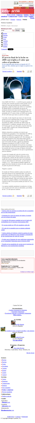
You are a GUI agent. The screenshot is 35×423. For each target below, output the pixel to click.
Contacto (17, 416)
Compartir (4, 49)
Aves (4, 39)
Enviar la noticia (7, 71)
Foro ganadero (6, 387)
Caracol (5, 44)
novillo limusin (20, 324)
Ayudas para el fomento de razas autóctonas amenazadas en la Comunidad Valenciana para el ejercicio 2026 (17, 240)
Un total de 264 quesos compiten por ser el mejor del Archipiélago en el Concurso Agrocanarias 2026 (16, 221)
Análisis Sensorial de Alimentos (18, 310)
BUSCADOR (11, 15)
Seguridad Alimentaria (18, 311)
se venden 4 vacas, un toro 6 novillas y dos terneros (19, 331)
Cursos (4, 379)
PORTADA (3, 25)
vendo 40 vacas (19, 337)
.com (6, 402)
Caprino (5, 41)
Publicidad (25, 416)
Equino (5, 46)
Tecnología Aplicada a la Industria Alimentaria (18, 313)
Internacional (15, 25)
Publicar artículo (6, 396)
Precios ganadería (7, 392)
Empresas (5, 381)
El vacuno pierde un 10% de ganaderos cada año (16, 225)
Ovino (5, 37)
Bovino (5, 33)
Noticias (19, 19)
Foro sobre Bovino (19, 348)
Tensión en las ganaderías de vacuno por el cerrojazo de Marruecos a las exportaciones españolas (17, 244)
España (8, 25)
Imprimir (19, 71)
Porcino (5, 35)
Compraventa (6, 383)
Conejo (5, 43)
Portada (13, 19)
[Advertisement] (18, 203)
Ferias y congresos (7, 390)
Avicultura (5, 366)
